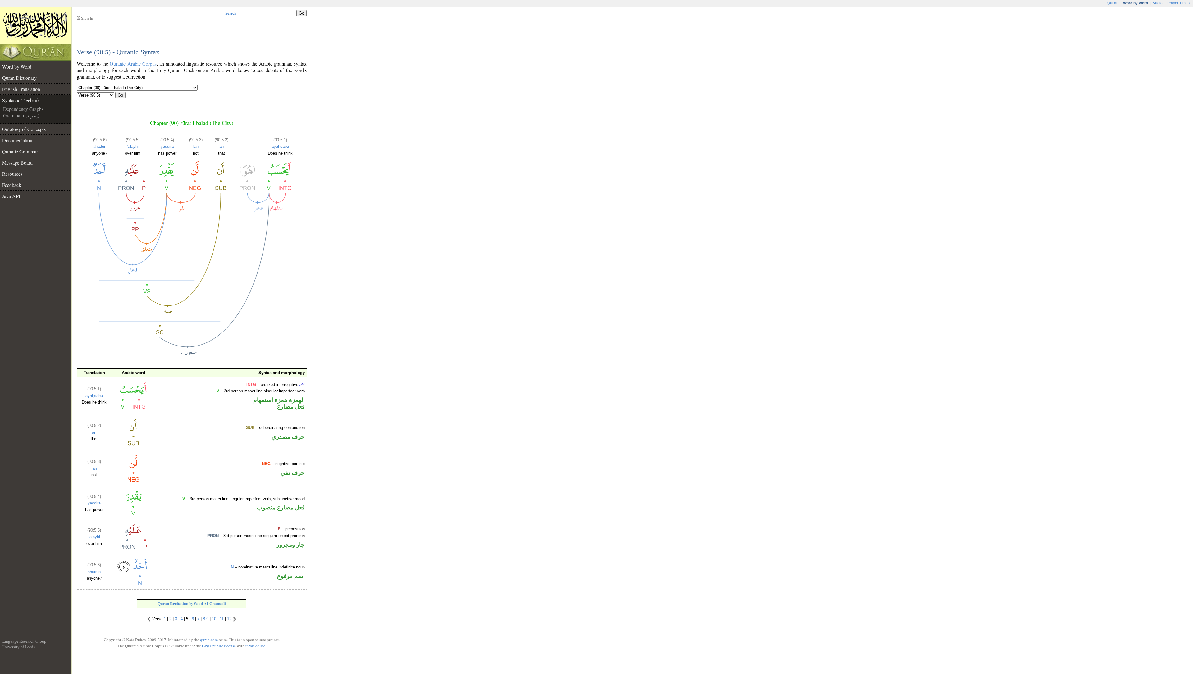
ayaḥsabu (280, 146)
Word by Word (16, 66)
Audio (1158, 3)
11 (222, 619)
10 (214, 619)
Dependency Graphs (23, 109)
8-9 (205, 619)
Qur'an (1112, 3)
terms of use (255, 646)
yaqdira (167, 146)
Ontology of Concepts (24, 129)
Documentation (17, 140)
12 (229, 619)
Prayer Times (1178, 3)
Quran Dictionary (19, 78)
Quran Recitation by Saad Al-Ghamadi (192, 603)
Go (120, 95)
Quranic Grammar (20, 151)
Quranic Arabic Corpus (133, 63)
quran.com (209, 639)
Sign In (87, 18)
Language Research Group (24, 641)
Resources (12, 173)
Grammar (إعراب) (21, 115)
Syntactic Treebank (21, 100)
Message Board (17, 162)
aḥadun (99, 146)
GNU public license (219, 646)
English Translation (21, 89)
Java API (11, 196)
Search (230, 13)
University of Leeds (18, 646)
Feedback (11, 185)
